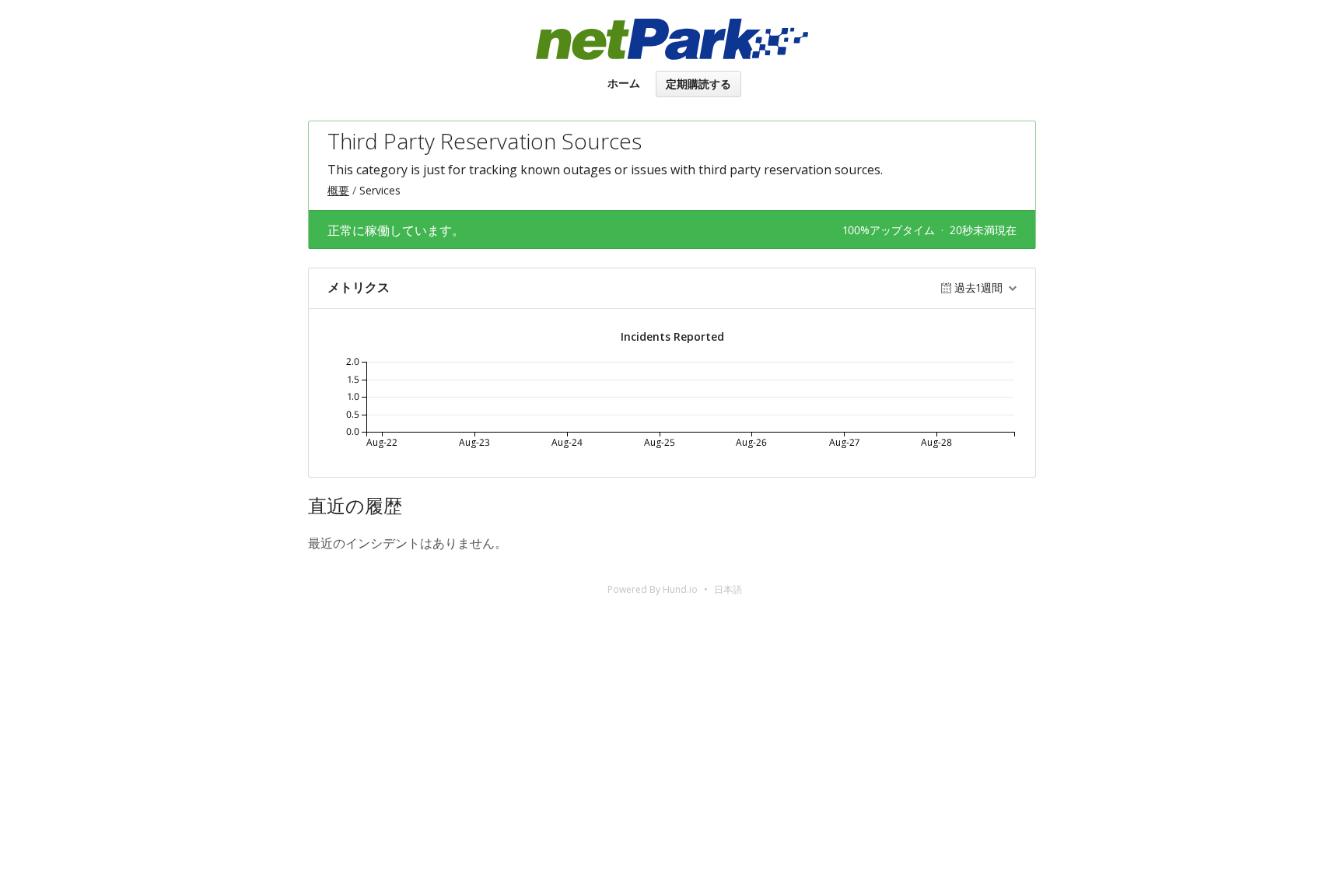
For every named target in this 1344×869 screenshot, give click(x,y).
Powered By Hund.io (652, 589)
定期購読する (698, 83)
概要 (338, 190)
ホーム (623, 82)
